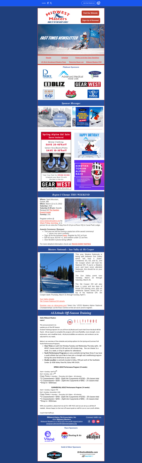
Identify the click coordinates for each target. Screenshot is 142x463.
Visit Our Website (90, 13)
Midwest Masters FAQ (94, 62)
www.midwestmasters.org (50, 221)
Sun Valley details (47, 299)
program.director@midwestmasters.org (61, 424)
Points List (79, 58)
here (65, 235)
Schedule (64, 58)
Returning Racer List (76, 62)
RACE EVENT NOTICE (81, 244)
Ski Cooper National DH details (52, 301)
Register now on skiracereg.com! (53, 305)
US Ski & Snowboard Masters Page (53, 62)
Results (48, 58)
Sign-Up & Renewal (90, 20)
